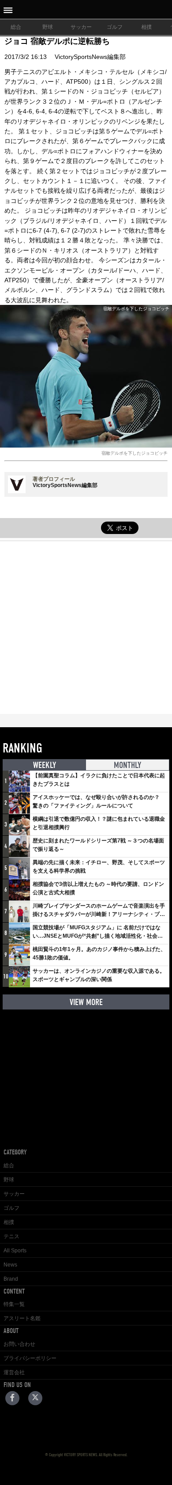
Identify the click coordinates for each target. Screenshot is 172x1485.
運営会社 (14, 1372)
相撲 (146, 27)
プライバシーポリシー (30, 1358)
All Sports (15, 1250)
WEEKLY (44, 765)
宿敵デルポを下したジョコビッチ (134, 453)
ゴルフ (115, 27)
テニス (11, 1236)
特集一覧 (14, 1304)
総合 (16, 27)
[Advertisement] (86, 627)
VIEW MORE (86, 1002)
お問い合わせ (19, 1344)
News (10, 1265)
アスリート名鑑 (22, 1318)
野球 (47, 27)
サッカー (81, 27)
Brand (11, 1279)
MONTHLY (127, 765)
